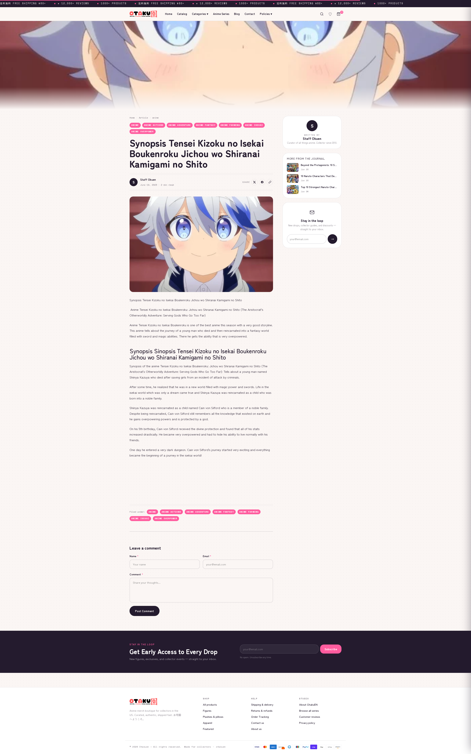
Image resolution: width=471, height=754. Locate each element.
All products (210, 704)
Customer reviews (309, 716)
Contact (250, 14)
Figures (207, 710)
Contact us (257, 723)
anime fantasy (205, 125)
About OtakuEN (308, 704)
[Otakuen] (163, 702)
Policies (266, 14)
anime (155, 117)
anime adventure (180, 125)
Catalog (182, 14)
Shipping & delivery (262, 704)
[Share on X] (254, 182)
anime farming (230, 125)
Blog (237, 14)
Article (143, 117)
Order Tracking (260, 716)
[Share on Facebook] (262, 182)
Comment (136, 574)
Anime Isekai (254, 125)
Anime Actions (153, 125)
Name (134, 556)
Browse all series (309, 710)
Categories (200, 14)
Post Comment (144, 611)
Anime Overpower (142, 131)
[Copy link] (270, 182)
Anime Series (221, 14)
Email (207, 556)
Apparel (207, 723)
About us (256, 729)
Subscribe (331, 649)
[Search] (322, 14)
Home (168, 14)
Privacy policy (307, 723)
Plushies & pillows (213, 716)
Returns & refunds (261, 710)
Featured (208, 729)
